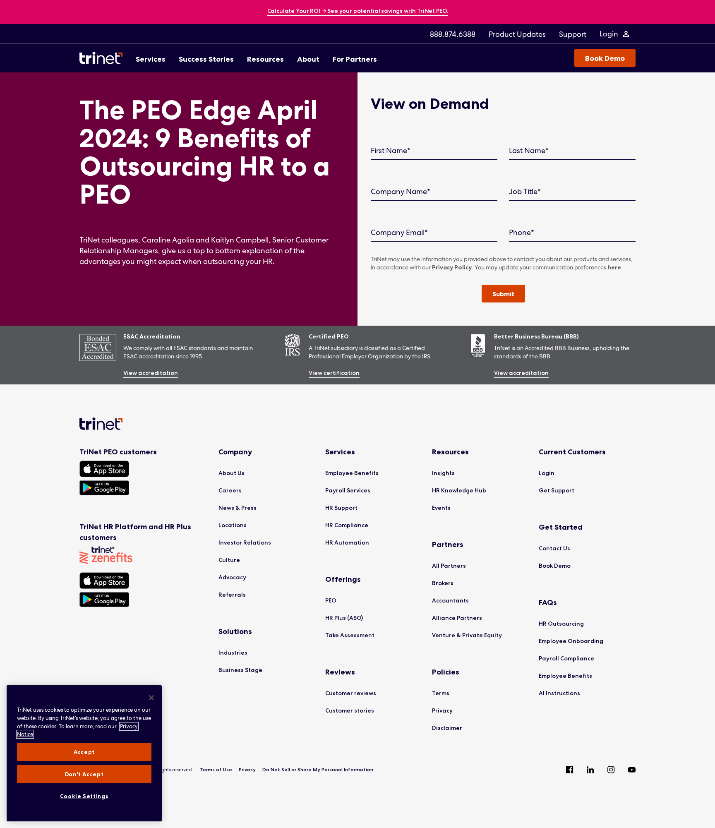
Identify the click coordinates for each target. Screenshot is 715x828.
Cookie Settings (84, 796)
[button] (503, 293)
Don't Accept (84, 774)
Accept (84, 752)
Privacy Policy (452, 267)
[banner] (357, 11)
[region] (84, 753)
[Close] (151, 698)
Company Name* (400, 191)
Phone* (521, 232)
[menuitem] (452, 34)
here (614, 267)
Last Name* (529, 150)
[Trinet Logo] (103, 57)
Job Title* (525, 191)
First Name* (390, 150)
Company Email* (399, 232)
